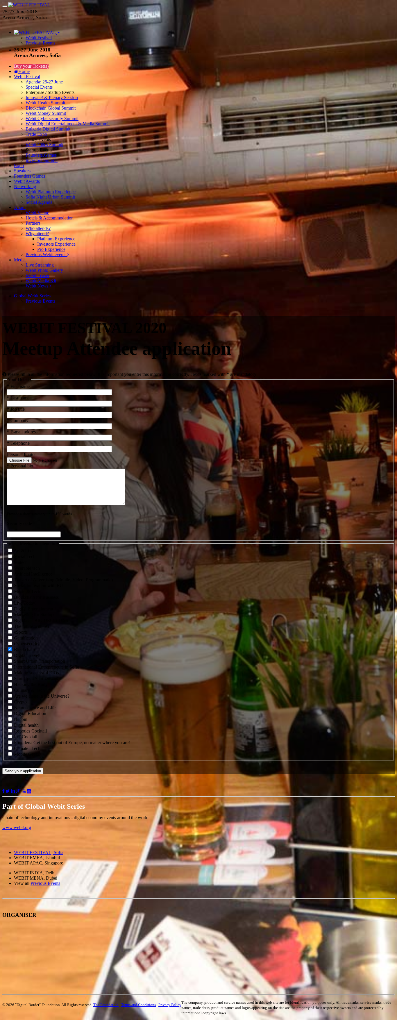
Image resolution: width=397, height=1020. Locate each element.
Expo (19, 165)
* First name (18, 386)
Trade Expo (36, 134)
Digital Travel (26, 655)
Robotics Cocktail (30, 730)
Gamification (25, 637)
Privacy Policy (169, 1005)
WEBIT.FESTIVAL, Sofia (38, 852)
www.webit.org (16, 827)
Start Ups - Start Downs (35, 678)
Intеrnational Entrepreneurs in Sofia (46, 666)
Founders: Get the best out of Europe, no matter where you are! (71, 742)
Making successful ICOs (36, 672)
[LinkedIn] (13, 791)
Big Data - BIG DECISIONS (40, 620)
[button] (37, 32)
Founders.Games (41, 155)
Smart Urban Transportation (39, 661)
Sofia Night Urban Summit (50, 196)
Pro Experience (51, 249)
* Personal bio (20, 465)
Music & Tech (26, 591)
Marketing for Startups (34, 614)
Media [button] (20, 259)
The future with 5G (31, 626)
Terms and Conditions (138, 1005)
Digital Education (29, 713)
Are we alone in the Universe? (41, 696)
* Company (17, 420)
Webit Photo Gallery (44, 270)
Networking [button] (25, 186)
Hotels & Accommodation (50, 217)
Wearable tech (26, 568)
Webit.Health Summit (45, 102)
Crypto (20, 701)
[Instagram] (29, 791)
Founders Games (29, 176)
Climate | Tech (26, 748)
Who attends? (38, 228)
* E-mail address (22, 431)
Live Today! (25, 603)
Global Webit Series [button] (32, 295)
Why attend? (37, 233)
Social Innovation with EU (38, 585)
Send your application (23, 771)
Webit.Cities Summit (44, 144)
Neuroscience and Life (34, 707)
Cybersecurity (26, 643)
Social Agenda (39, 202)
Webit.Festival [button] (27, 76)
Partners (33, 223)
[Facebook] (4, 791)
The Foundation (106, 1005)
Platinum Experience (56, 238)
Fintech (20, 562)
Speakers (22, 170)
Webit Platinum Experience (51, 191)
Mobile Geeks (26, 754)
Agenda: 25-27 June (44, 81)
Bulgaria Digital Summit (48, 128)
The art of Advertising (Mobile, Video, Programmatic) (63, 579)
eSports (20, 632)
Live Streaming (40, 264)
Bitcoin (20, 719)
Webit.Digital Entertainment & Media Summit (68, 123)
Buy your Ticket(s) (31, 66)
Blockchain (24, 649)
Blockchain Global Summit (51, 108)
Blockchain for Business (36, 597)
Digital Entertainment (33, 608)
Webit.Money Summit (46, 113)
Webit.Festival (39, 37)
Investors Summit (42, 160)
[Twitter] (8, 791)
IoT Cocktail (25, 736)
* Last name (18, 397)
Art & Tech (24, 550)
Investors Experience (56, 244)
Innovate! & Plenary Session (52, 97)
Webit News (37, 285)
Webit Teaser (37, 275)
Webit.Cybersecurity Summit (52, 118)
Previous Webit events (46, 254)
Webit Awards (27, 181)
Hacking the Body (30, 684)
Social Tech (24, 556)
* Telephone (18, 443)
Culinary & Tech (29, 690)
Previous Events (40, 42)
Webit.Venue (37, 212)
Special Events (39, 87)
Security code (19, 523)
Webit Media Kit (41, 280)
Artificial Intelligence (32, 573)
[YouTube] (24, 791)
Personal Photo (21, 454)
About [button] (20, 207)
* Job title (16, 409)
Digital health (26, 725)
